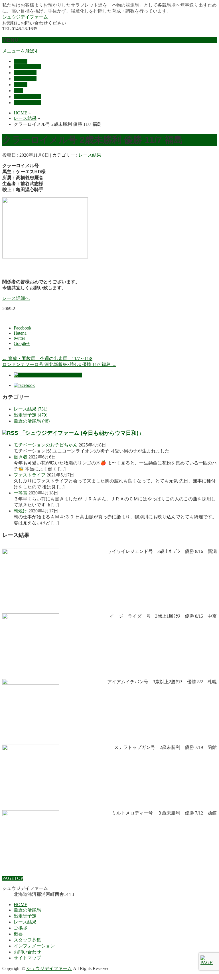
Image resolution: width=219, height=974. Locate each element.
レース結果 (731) (30, 409)
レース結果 (89, 155)
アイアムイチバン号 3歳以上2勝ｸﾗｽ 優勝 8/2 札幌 (162, 681)
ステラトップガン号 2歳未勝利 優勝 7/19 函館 (165, 747)
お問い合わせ (27, 951)
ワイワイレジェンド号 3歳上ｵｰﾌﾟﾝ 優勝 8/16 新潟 (162, 551)
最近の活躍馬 (27, 910)
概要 (18, 933)
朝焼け (20, 510)
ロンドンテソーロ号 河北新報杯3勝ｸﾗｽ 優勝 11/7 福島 (59, 364)
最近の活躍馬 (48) (32, 421)
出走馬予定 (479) (30, 415)
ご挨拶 (20, 927)
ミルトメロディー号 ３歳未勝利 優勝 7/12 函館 (164, 813)
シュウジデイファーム (25, 17)
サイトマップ (27, 957)
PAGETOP (12, 878)
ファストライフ (30, 474)
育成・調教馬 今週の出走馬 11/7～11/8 (47, 358)
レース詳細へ (16, 298)
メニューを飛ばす (20, 51)
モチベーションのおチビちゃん (46, 444)
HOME (20, 904)
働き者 (20, 456)
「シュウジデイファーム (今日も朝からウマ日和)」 (82, 433)
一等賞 (20, 492)
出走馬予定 (25, 916)
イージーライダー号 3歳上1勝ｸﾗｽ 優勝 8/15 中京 (163, 616)
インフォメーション (34, 945)
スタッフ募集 (27, 939)
